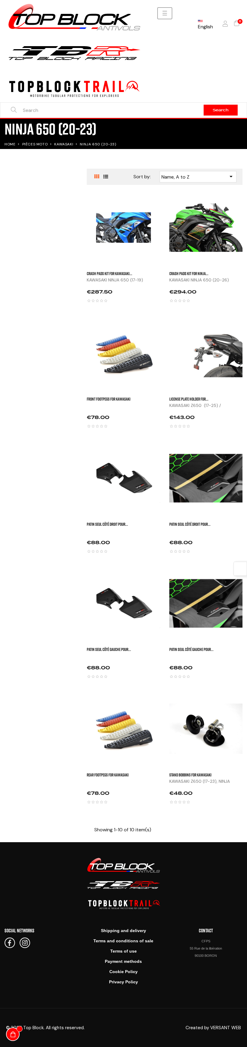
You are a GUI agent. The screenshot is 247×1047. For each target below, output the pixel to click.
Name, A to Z (198, 176)
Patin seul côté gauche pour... (109, 649)
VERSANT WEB (225, 1028)
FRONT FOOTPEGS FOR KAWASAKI (108, 398)
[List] (105, 176)
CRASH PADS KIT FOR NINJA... (188, 273)
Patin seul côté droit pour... (107, 524)
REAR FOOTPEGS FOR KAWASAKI (108, 774)
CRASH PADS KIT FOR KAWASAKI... (109, 273)
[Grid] (96, 176)
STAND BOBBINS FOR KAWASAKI (190, 774)
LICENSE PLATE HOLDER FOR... (188, 398)
